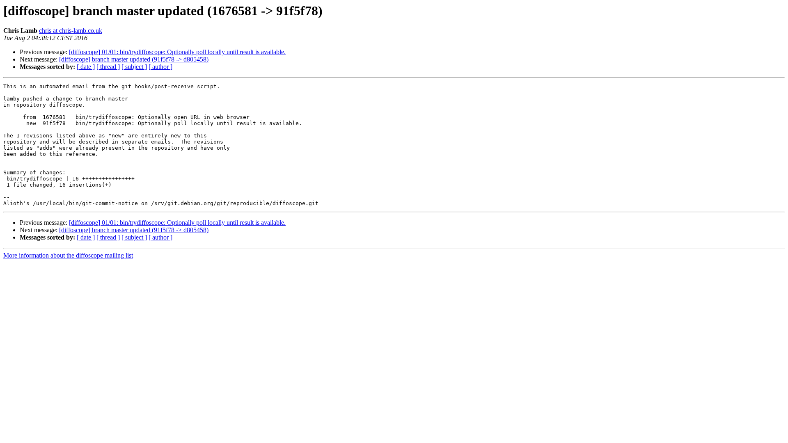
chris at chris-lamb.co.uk (70, 30)
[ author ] (160, 66)
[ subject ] (134, 66)
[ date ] (86, 66)
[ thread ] (108, 66)
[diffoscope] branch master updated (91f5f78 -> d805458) (133, 59)
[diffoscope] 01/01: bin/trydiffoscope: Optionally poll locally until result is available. (177, 51)
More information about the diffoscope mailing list (68, 255)
